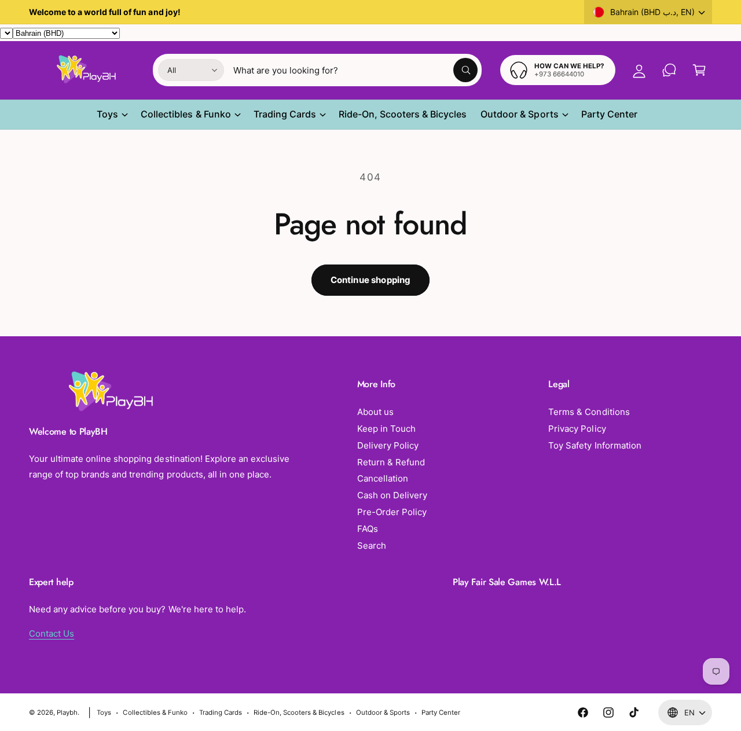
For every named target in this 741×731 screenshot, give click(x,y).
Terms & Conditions (588, 411)
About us (375, 411)
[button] (699, 70)
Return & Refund (391, 462)
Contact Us (51, 633)
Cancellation (382, 478)
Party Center (440, 712)
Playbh (67, 712)
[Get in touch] (669, 70)
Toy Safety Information (594, 445)
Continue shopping (371, 279)
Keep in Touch (386, 428)
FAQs (367, 528)
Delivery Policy (388, 445)
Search (371, 545)
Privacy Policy (577, 428)
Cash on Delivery (392, 495)
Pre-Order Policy (392, 511)
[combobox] (355, 70)
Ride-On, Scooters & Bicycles (299, 712)
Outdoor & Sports (519, 114)
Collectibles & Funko (185, 114)
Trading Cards (285, 114)
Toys (107, 114)
